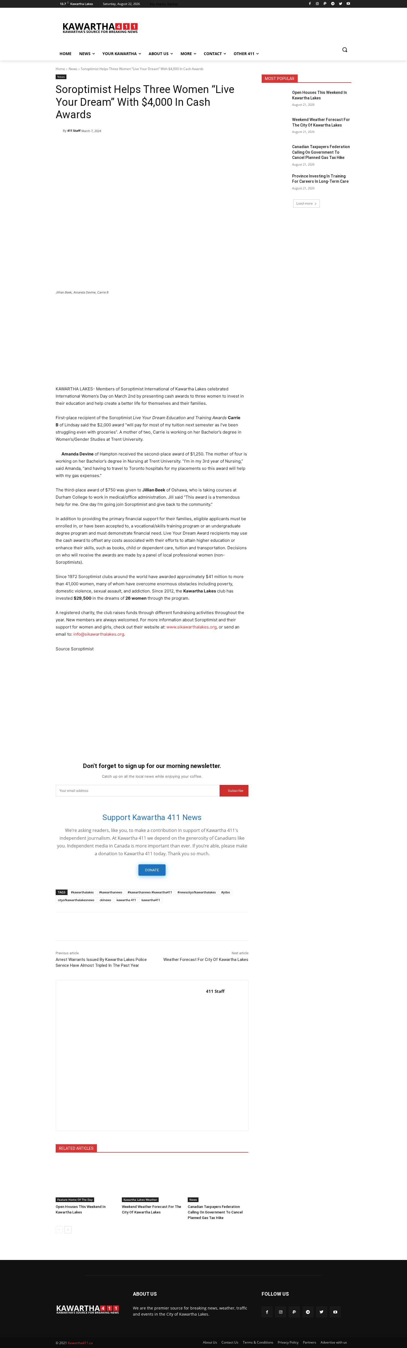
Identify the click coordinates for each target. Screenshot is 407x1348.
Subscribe (235, 790)
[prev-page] (59, 1229)
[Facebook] (309, 4)
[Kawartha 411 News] (100, 28)
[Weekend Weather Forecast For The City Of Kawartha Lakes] (152, 1181)
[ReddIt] (137, 145)
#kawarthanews (110, 892)
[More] (176, 145)
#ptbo (225, 892)
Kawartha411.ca (80, 1343)
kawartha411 (150, 900)
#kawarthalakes (82, 892)
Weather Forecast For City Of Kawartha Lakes (205, 959)
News (73, 68)
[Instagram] (317, 4)
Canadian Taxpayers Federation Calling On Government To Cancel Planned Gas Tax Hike (215, 1212)
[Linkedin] (124, 145)
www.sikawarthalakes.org (191, 627)
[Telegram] (333, 4)
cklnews (105, 900)
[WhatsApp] (112, 145)
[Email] (150, 145)
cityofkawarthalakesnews (76, 900)
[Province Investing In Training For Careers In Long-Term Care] (275, 183)
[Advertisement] (152, 341)
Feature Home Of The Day (74, 1200)
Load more (304, 203)
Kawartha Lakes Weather (140, 1200)
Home (60, 68)
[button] (344, 49)
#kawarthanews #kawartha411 (150, 892)
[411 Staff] (59, 130)
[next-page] (68, 1229)
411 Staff (74, 130)
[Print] (163, 145)
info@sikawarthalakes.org (98, 634)
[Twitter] (340, 4)
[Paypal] (325, 4)
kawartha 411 (126, 900)
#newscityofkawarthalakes (196, 892)
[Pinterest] (99, 145)
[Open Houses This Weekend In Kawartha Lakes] (86, 1181)
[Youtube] (348, 4)
